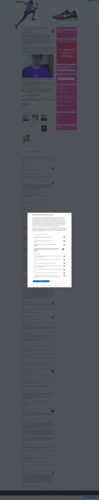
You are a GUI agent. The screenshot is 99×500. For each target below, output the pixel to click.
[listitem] (49, 234)
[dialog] (49, 250)
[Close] (69, 215)
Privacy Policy (56, 285)
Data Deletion (43, 285)
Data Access (49, 285)
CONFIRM (41, 281)
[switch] (63, 237)
